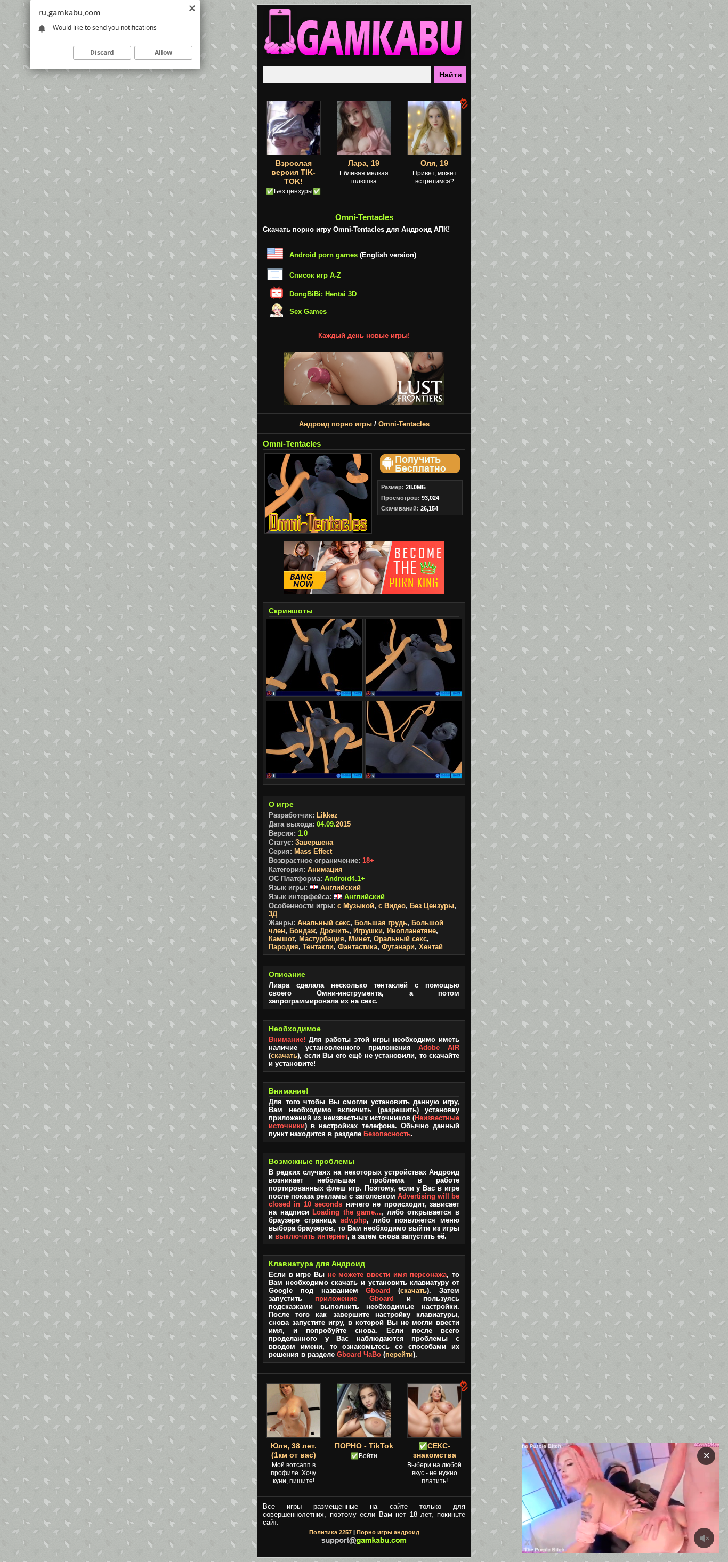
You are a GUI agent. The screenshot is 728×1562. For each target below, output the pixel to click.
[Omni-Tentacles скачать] (418, 471)
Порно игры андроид (388, 1532)
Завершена (314, 842)
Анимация (325, 869)
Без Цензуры (432, 906)
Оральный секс (400, 939)
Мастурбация (321, 939)
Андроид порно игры (335, 424)
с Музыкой (355, 906)
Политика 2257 (330, 1532)
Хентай (431, 947)
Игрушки (368, 931)
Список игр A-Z (315, 275)
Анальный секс (323, 923)
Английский (339, 888)
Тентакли (318, 947)
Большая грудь (380, 923)
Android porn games (323, 255)
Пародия (283, 947)
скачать (284, 1055)
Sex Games (308, 311)
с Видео (392, 906)
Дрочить (334, 931)
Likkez (327, 815)
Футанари (398, 947)
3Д (273, 914)
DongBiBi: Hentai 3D (323, 294)
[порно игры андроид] (364, 56)
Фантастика (357, 947)
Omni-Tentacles (404, 424)
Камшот (282, 939)
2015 (343, 824)
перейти (399, 1354)
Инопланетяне (411, 931)
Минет (359, 939)
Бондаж (302, 931)
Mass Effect (313, 851)
